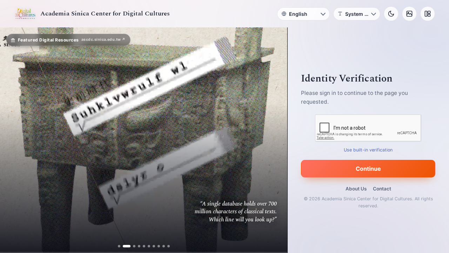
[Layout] (427, 13)
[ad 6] (149, 246)
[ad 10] (168, 246)
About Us (356, 189)
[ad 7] (154, 246)
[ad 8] (159, 246)
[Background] (409, 13)
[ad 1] (119, 246)
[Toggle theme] (391, 13)
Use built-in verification (368, 150)
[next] (274, 140)
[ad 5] (144, 246)
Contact (382, 189)
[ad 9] (163, 246)
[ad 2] (124, 246)
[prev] (12, 140)
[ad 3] (131, 246)
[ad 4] (139, 246)
